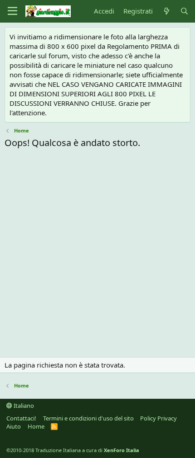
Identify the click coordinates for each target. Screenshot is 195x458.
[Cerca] (184, 11)
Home (36, 426)
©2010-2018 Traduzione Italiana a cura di (72, 450)
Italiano (23, 405)
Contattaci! (21, 418)
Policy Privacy (158, 418)
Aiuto (13, 426)
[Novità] (166, 11)
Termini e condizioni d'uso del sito (88, 418)
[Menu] (12, 11)
